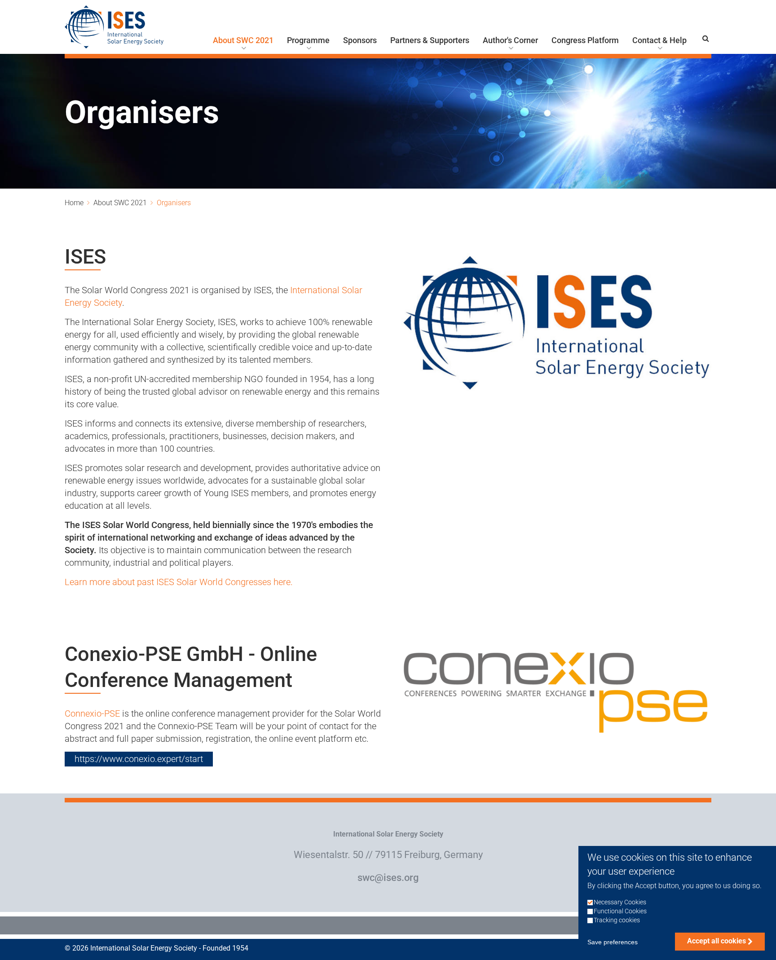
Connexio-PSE (93, 713)
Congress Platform (585, 40)
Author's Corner (510, 40)
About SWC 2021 (243, 40)
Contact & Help (659, 40)
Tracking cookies (617, 921)
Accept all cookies (716, 941)
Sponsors (360, 40)
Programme (308, 40)
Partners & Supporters (429, 40)
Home (74, 202)
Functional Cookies (620, 912)
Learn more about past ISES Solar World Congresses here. (179, 582)
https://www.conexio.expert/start (139, 758)
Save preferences (612, 942)
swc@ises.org (388, 877)
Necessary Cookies (620, 903)
